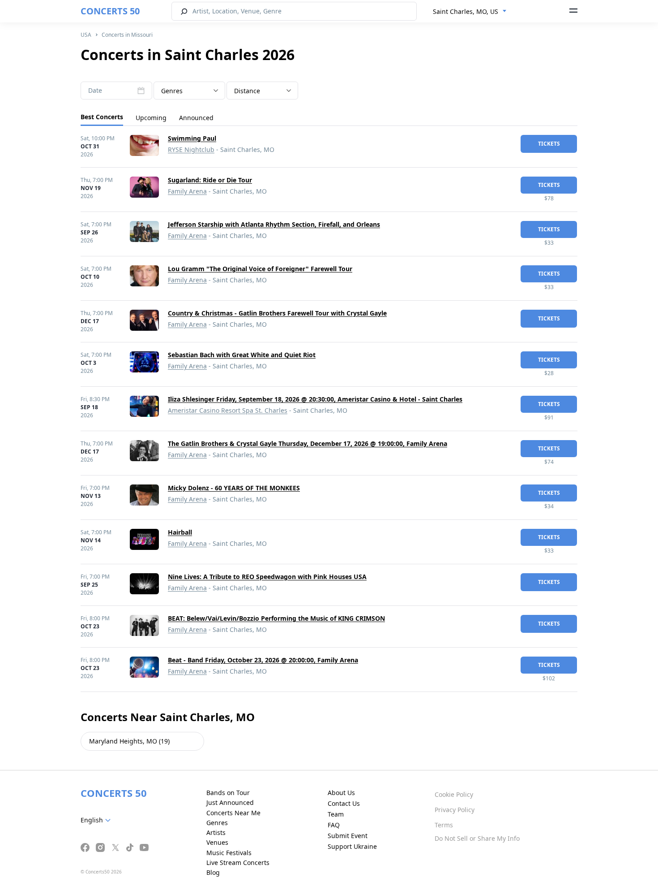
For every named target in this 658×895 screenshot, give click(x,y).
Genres (217, 822)
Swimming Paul (192, 138)
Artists (216, 832)
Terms (444, 825)
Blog (213, 872)
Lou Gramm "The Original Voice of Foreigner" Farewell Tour (260, 268)
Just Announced (230, 802)
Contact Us (344, 803)
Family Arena (187, 191)
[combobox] (470, 12)
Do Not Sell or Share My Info (477, 838)
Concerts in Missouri (127, 35)
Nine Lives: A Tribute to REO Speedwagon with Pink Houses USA (267, 576)
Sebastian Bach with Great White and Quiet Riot (242, 354)
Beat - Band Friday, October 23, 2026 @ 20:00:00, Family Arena (263, 660)
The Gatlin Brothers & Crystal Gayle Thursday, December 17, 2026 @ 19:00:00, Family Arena (307, 443)
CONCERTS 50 (110, 11)
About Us (341, 792)
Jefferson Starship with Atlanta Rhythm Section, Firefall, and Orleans (274, 224)
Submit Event (347, 835)
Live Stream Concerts (237, 862)
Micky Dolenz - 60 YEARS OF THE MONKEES (234, 488)
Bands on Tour (228, 792)
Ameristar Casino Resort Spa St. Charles (227, 410)
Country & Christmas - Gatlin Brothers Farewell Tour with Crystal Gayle (277, 313)
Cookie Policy (454, 794)
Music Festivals (229, 852)
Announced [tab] (196, 117)
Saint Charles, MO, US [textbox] (465, 11)
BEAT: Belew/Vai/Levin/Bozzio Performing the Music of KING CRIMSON (276, 618)
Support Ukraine (352, 846)
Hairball (180, 532)
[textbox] (189, 91)
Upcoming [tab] (151, 117)
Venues (217, 842)
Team (336, 814)
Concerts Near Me (233, 813)
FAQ (334, 825)
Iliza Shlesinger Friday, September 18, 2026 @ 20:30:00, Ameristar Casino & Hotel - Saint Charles (315, 399)
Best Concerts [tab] (102, 116)
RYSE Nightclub (191, 149)
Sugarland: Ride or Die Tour (210, 180)
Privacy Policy (454, 809)
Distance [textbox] (247, 90)
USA (86, 35)
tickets (549, 143)
